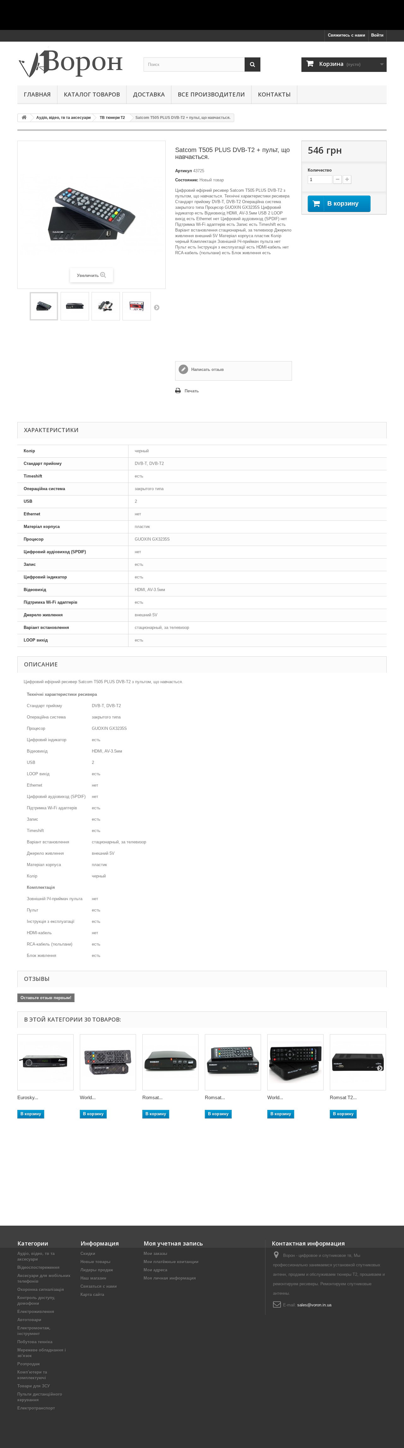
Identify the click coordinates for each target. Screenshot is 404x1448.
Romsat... (152, 1097)
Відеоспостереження (38, 1267)
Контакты (274, 94)
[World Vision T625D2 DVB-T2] (108, 1062)
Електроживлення (35, 1311)
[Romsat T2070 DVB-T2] (233, 1062)
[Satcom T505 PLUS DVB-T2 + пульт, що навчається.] (44, 306)
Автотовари (29, 1319)
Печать (192, 391)
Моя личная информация (170, 1278)
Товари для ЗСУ (33, 1386)
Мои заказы (155, 1253)
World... (88, 1097)
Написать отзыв (207, 369)
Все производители (211, 94)
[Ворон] (75, 62)
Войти (377, 35)
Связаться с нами (98, 1286)
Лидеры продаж (96, 1270)
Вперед (156, 307)
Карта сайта (92, 1294)
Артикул (183, 170)
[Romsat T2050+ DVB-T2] (170, 1062)
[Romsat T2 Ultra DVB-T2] (358, 1062)
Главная (37, 94)
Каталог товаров (92, 94)
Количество (320, 170)
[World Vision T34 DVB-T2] (295, 1062)
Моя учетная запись (173, 1243)
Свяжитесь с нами (346, 35)
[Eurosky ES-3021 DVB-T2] (45, 1062)
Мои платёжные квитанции (171, 1261)
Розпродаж (28, 1364)
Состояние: (186, 180)
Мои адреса (155, 1270)
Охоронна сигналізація (40, 1289)
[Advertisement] (202, 14)
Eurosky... (27, 1097)
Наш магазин (93, 1278)
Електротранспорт (36, 1408)
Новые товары (95, 1261)
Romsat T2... (343, 1097)
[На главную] (24, 118)
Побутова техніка (34, 1342)
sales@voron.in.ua (314, 1305)
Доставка (149, 94)
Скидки (87, 1253)
